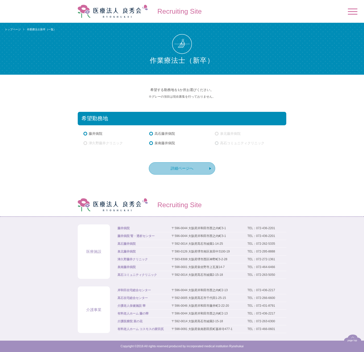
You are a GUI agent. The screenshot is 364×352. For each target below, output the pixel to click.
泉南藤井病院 (127, 267)
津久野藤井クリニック (133, 259)
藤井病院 (124, 228)
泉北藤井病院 (127, 251)
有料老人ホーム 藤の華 (133, 313)
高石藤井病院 (127, 243)
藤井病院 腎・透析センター (136, 236)
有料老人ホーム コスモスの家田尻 (141, 329)
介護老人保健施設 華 (132, 305)
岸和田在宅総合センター (134, 290)
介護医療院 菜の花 (130, 321)
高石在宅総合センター (133, 297)
